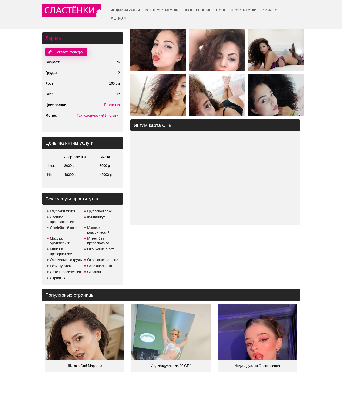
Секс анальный (99, 266)
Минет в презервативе (61, 251)
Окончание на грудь (66, 260)
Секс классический (65, 272)
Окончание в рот (100, 249)
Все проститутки (162, 10)
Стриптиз (57, 278)
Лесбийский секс (63, 228)
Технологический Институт (98, 115)
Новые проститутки (236, 10)
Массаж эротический (60, 240)
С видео (269, 10)
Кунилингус (96, 217)
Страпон (94, 272)
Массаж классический (98, 230)
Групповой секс (99, 211)
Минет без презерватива (98, 240)
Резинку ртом (60, 266)
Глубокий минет (62, 211)
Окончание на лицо (102, 260)
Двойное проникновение (62, 219)
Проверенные (197, 10)
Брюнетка (112, 105)
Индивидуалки (125, 10)
